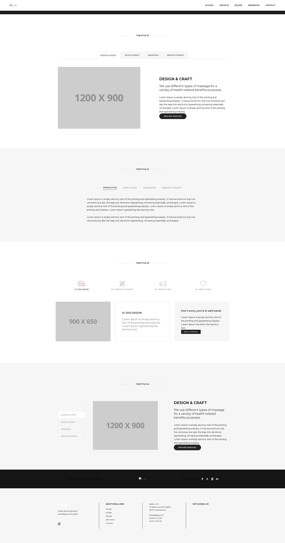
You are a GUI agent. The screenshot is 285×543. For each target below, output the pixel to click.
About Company (191, 332)
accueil (209, 5)
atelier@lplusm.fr (156, 515)
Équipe (238, 5)
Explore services (173, 116)
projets (224, 5)
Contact (270, 5)
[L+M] (13, 5)
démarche (253, 5)
